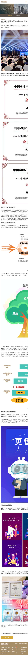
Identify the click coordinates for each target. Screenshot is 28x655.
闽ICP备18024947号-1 (13, 650)
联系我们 (21, 643)
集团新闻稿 (10, 15)
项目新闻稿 (18, 15)
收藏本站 (16, 643)
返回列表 (7, 637)
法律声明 (25, 643)
